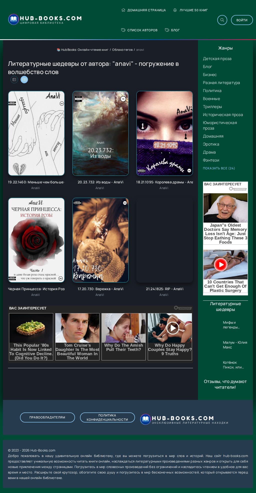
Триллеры (212, 106)
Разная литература (221, 82)
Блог (175, 30)
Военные (211, 98)
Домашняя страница (147, 10)
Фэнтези (211, 160)
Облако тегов (122, 50)
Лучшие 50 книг (194, 10)
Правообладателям (47, 417)
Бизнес (210, 74)
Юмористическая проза (220, 125)
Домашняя (213, 136)
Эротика (211, 144)
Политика (212, 90)
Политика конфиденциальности (107, 417)
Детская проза (217, 58)
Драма (209, 152)
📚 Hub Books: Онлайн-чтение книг (82, 50)
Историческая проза (223, 114)
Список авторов (143, 30)
